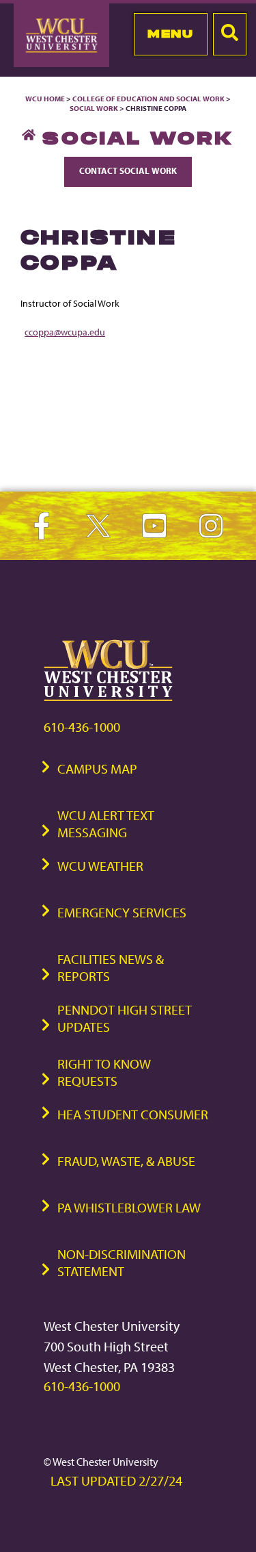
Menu (170, 33)
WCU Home (45, 98)
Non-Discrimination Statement (121, 1262)
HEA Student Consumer (132, 1114)
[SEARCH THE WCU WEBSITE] (229, 34)
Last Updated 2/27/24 (116, 1480)
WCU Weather (100, 865)
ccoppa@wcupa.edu (65, 331)
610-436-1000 (82, 726)
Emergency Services (121, 912)
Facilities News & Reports (110, 967)
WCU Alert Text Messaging (105, 823)
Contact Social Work (128, 170)
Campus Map (97, 768)
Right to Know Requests (104, 1072)
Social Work (94, 108)
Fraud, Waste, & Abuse (126, 1160)
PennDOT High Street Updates (124, 1018)
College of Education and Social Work (148, 98)
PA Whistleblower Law (129, 1207)
